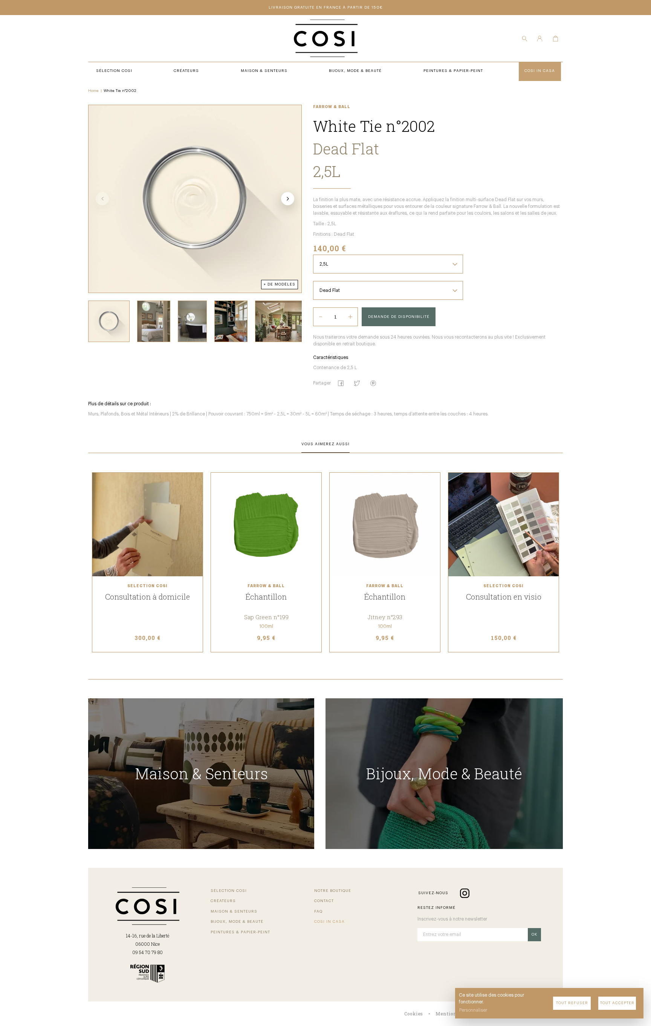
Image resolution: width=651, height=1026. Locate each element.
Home (93, 91)
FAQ (318, 911)
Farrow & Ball (331, 107)
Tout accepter (617, 1003)
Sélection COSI (229, 891)
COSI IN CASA (329, 922)
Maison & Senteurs (234, 911)
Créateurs (223, 901)
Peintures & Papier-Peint (240, 932)
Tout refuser (572, 1003)
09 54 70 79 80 (147, 952)
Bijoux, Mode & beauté (237, 922)
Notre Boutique (332, 891)
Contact (324, 901)
